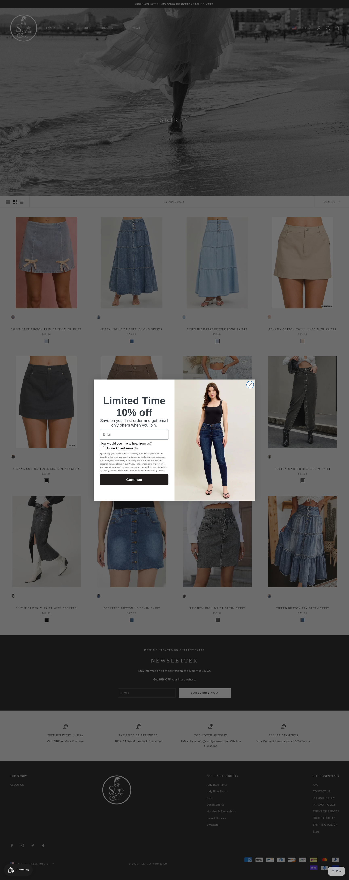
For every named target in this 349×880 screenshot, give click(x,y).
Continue (134, 480)
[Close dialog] (250, 384)
